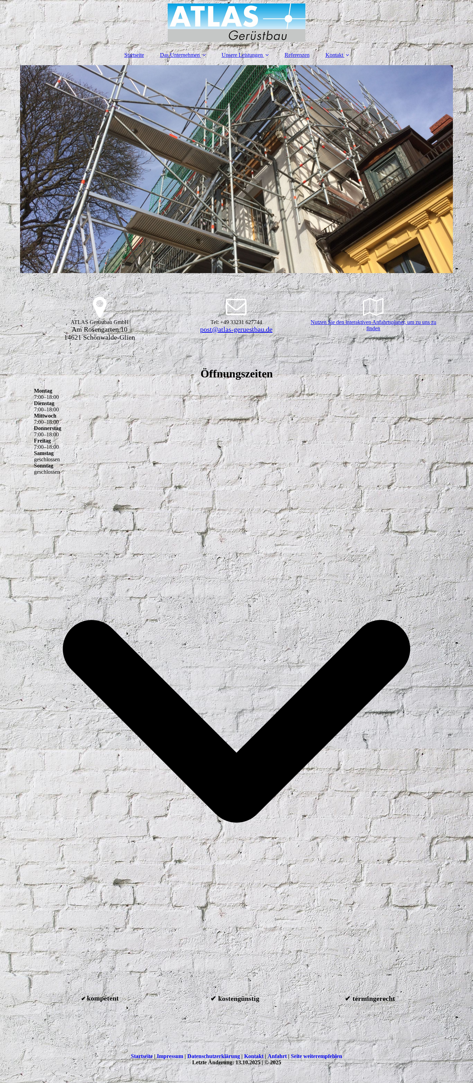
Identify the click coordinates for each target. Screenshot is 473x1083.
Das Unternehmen (180, 55)
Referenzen (297, 55)
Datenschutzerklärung (213, 1056)
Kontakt (334, 55)
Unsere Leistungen (242, 55)
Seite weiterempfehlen (316, 1056)
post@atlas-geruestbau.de (236, 329)
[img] (236, 22)
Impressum (170, 1056)
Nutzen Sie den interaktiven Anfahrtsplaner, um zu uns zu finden (373, 325)
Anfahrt (277, 1056)
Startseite (134, 55)
